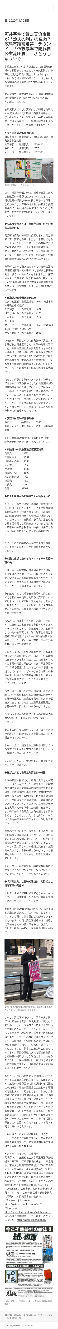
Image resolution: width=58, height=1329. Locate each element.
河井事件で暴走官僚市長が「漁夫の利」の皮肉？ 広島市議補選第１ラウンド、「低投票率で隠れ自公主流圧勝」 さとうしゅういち (30, 46)
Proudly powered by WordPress (19, 1325)
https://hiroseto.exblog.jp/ (31, 1219)
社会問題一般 (15, 1317)
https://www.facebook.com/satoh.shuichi (28, 1212)
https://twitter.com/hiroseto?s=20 (23, 1204)
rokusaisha (31, 1314)
